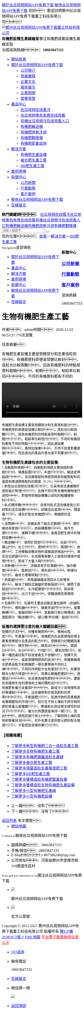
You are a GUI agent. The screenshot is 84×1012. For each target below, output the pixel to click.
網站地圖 (18, 826)
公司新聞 (28, 183)
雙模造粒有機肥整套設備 (39, 779)
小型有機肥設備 (31, 796)
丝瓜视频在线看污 (35, 110)
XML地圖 (32, 937)
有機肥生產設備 (34, 155)
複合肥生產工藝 (34, 160)
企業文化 (28, 82)
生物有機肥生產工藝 (35, 751)
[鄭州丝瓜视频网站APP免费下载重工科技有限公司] (42, 33)
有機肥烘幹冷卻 (34, 132)
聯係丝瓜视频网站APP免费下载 (37, 200)
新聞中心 (18, 177)
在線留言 (18, 205)
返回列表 (9, 821)
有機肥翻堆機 (32, 138)
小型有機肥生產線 (33, 791)
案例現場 (18, 171)
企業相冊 (28, 93)
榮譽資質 (28, 99)
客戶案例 (28, 194)
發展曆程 (28, 76)
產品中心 (18, 104)
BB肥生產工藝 (32, 166)
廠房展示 (28, 87)
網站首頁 (18, 59)
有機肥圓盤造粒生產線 (37, 757)
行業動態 (28, 188)
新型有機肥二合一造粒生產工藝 (44, 746)
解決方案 (18, 149)
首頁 (43, 236)
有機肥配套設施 (34, 143)
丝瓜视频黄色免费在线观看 (43, 115)
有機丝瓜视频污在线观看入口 (45, 121)
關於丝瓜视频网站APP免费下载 (28, 5)
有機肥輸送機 (32, 127)
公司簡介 (28, 70)
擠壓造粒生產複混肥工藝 (39, 768)
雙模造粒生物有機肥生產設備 (43, 785)
